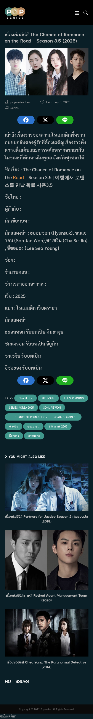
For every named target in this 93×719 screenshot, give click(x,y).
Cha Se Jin (25, 398)
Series (14, 108)
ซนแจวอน (33, 426)
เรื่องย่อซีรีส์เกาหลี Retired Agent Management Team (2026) (46, 598)
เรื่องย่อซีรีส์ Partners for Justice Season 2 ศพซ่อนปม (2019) (46, 519)
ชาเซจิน (13, 426)
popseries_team (21, 102)
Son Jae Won (52, 407)
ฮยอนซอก (34, 436)
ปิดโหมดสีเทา (8, 716)
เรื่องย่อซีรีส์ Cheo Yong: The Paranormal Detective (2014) (46, 664)
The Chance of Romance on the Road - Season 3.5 (43, 417)
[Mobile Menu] (77, 13)
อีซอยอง (14, 436)
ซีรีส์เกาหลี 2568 (58, 426)
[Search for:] (84, 13)
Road (18, 177)
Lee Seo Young (74, 398)
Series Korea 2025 (21, 407)
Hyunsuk (48, 398)
